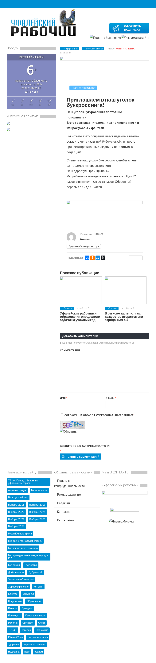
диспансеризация (38, 637)
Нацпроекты (15, 601)
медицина (13, 651)
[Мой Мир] (98, 258)
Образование (34, 601)
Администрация (17, 490)
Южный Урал (15, 637)
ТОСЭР (12, 629)
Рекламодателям (69, 494)
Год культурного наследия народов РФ (28, 556)
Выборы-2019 (37, 504)
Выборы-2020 (16, 511)
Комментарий (70, 350)
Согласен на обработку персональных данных (99, 415)
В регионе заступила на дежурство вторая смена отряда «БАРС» (124, 316)
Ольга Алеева (125, 48)
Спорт (41, 622)
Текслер (26, 629)
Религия (13, 622)
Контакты (63, 511)
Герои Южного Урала (20, 533)
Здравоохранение (18, 586)
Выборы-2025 (37, 519)
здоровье (13, 644)
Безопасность (39, 490)
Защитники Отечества (20, 579)
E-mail (111, 398)
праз (26, 651)
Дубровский (35, 572)
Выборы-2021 (37, 511)
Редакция (64, 503)
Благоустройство (18, 497)
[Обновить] (68, 431)
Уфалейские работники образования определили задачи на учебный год (80, 316)
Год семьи (14, 564)
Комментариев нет (84, 87)
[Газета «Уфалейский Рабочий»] (45, 36)
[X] (103, 258)
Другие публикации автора (84, 246)
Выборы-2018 (16, 504)
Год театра (31, 564)
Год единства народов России (25, 540)
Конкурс (13, 593)
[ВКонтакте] (87, 258)
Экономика (42, 629)
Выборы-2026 (16, 526)
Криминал (28, 593)
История (38, 586)
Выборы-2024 (16, 519)
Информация (71, 48)
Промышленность (35, 615)
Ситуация (27, 622)
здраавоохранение (34, 644)
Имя (63, 398)
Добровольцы (16, 572)
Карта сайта (65, 520)
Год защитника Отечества (23, 547)
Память (12, 608)
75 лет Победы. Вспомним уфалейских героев (23, 481)
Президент (14, 615)
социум (38, 651)
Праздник (27, 608)
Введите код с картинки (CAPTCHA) (85, 446)
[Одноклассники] (92, 258)
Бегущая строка (94, 48)
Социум (68, 308)
